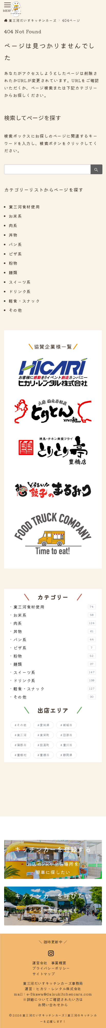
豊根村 (21, 755)
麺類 (13, 272)
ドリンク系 (20, 291)
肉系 (13, 225)
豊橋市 (44, 755)
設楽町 (44, 745)
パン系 (15, 244)
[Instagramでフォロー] (51, 953)
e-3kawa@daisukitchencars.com (59, 994)
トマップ (43, 973)
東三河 (21, 735)
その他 (15, 310)
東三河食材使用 (24, 207)
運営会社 (39, 962)
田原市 (68, 735)
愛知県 (44, 725)
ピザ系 (15, 254)
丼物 (13, 235)
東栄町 (44, 735)
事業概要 (58, 962)
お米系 (15, 216)
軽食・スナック (24, 301)
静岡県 (68, 755)
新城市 (68, 725)
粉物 (13, 263)
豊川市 (68, 745)
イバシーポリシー (51, 968)
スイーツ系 (20, 282)
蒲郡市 (21, 745)
